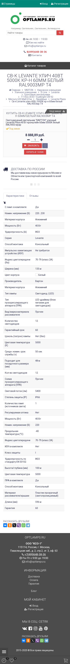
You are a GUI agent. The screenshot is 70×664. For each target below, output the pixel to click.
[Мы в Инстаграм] (35, 628)
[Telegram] (28, 525)
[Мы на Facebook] (30, 628)
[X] (14, 525)
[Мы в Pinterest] (46, 628)
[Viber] (19, 525)
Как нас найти (36, 42)
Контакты (36, 55)
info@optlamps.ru (36, 46)
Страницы (9, 3)
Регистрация (61, 3)
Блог (34, 591)
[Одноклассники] (10, 525)
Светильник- (28, 28)
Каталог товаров (36, 65)
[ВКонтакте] (5, 525)
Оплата (34, 580)
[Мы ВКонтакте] (24, 628)
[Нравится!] (45, 145)
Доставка (34, 576)
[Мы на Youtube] (40, 628)
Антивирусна (54, 28)
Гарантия (33, 583)
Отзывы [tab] (33, 195)
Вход (45, 3)
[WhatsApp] (23, 525)
